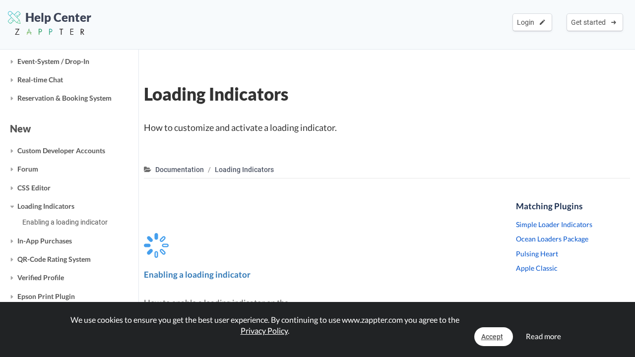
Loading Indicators (45, 206)
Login (527, 22)
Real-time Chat (40, 79)
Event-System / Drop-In (53, 61)
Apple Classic (537, 268)
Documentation (179, 170)
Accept (492, 337)
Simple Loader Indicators (554, 224)
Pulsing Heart (537, 253)
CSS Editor (34, 187)
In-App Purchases (44, 241)
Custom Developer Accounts (61, 150)
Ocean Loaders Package (552, 239)
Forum (27, 169)
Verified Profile (40, 277)
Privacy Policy (264, 330)
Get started (590, 22)
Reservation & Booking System (64, 98)
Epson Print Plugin (46, 296)
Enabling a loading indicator (65, 222)
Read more (543, 336)
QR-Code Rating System (54, 259)
